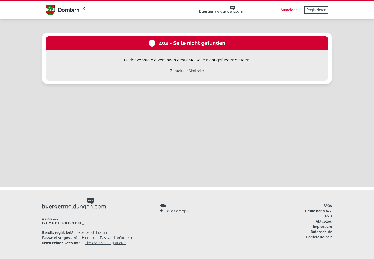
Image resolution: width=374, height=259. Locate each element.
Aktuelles (324, 221)
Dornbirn (68, 10)
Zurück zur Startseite (187, 71)
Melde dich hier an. (92, 232)
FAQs (327, 206)
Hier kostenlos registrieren (105, 243)
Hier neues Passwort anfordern (107, 238)
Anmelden (288, 10)
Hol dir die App (177, 211)
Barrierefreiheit (319, 237)
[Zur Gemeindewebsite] (84, 10)
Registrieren (316, 10)
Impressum (322, 227)
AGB (328, 216)
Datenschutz (321, 232)
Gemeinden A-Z (318, 211)
